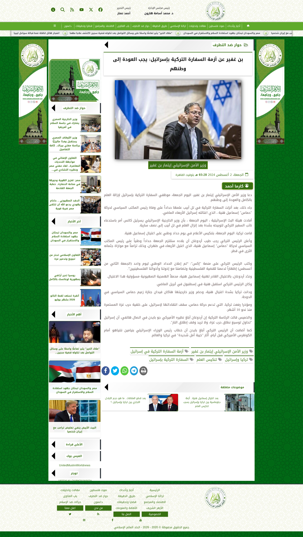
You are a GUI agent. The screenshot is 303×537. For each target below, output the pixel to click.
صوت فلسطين (216, 26)
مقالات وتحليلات (197, 26)
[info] (53, 10)
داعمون (68, 26)
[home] (248, 26)
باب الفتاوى (123, 26)
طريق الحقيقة (159, 26)
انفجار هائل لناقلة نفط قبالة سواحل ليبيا (83, 33)
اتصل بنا (126, 514)
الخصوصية (155, 514)
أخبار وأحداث (233, 26)
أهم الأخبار (74, 314)
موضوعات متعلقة (232, 387)
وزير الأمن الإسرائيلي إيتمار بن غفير (220, 351)
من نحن (98, 508)
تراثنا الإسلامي (178, 26)
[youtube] (81, 10)
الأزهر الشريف (154, 508)
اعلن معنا (70, 508)
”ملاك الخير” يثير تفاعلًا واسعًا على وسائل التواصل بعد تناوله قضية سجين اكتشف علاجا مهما (167, 33)
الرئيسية (155, 490)
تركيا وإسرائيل (237, 359)
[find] (62, 10)
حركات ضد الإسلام (70, 502)
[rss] (72, 10)
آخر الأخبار (74, 221)
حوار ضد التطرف (140, 26)
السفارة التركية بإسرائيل (169, 359)
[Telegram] (134, 370)
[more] (55, 26)
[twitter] (91, 10)
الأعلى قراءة (74, 444)
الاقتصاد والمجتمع (104, 26)
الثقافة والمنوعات (126, 508)
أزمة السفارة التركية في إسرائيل (158, 351)
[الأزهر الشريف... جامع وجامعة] (74, 80)
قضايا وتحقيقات (84, 26)
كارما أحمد (234, 186)
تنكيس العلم (207, 359)
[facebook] (100, 10)
